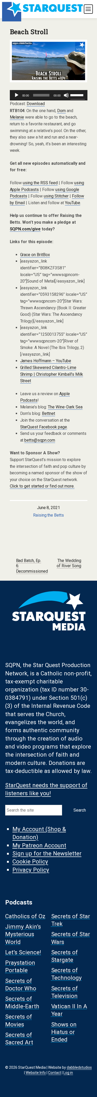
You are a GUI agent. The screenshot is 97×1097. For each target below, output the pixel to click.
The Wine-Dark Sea (65, 406)
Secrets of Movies (18, 1020)
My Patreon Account (39, 845)
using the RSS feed (40, 182)
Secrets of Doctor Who (20, 984)
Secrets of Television (64, 992)
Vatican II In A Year (69, 1010)
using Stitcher (56, 196)
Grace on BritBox (35, 254)
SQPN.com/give (25, 229)
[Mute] (66, 95)
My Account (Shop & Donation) (39, 833)
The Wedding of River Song (69, 563)
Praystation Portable (20, 966)
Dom (61, 110)
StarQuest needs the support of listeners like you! (46, 789)
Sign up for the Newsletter (46, 853)
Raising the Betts (48, 515)
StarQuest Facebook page (43, 426)
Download (36, 103)
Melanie (17, 117)
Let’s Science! (23, 952)
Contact (54, 1073)
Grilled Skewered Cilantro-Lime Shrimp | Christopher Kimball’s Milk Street (51, 374)
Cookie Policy (30, 861)
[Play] (16, 95)
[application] (48, 95)
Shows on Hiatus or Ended (64, 1032)
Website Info (36, 1073)
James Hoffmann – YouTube (45, 360)
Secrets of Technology (66, 974)
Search (79, 810)
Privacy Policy (30, 869)
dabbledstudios (79, 1067)
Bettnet (48, 413)
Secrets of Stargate (64, 956)
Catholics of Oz (25, 916)
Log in (68, 1073)
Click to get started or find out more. (42, 486)
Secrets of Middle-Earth (22, 1003)
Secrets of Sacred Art (19, 1038)
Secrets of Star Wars (70, 938)
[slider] (77, 94)
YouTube (72, 202)
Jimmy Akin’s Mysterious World (23, 934)
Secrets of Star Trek (70, 920)
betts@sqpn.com (39, 440)
